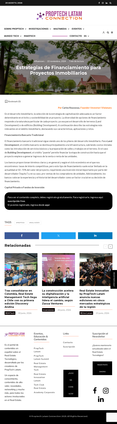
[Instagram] (103, 2)
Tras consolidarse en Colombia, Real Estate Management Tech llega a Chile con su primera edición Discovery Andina (21, 298)
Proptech (21, 222)
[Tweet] (58, 235)
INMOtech (29, 36)
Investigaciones (38, 28)
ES (85, 36)
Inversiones (48, 310)
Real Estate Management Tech (41, 366)
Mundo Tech (11, 36)
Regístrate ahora (102, 368)
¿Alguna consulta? (71, 383)
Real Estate (35, 222)
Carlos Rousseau (71, 107)
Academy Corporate (44, 392)
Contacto (76, 36)
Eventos (77, 28)
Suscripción (44, 36)
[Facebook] (99, 2)
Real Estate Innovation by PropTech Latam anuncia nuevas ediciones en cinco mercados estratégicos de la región (95, 298)
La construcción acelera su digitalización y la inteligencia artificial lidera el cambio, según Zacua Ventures (57, 297)
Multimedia (60, 28)
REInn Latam (86, 313)
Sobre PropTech (14, 28)
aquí (47, 204)
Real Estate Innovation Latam (40, 377)
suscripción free (16, 201)
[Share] (22, 235)
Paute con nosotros (68, 352)
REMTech (10, 313)
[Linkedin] (106, 2)
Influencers (38, 61)
